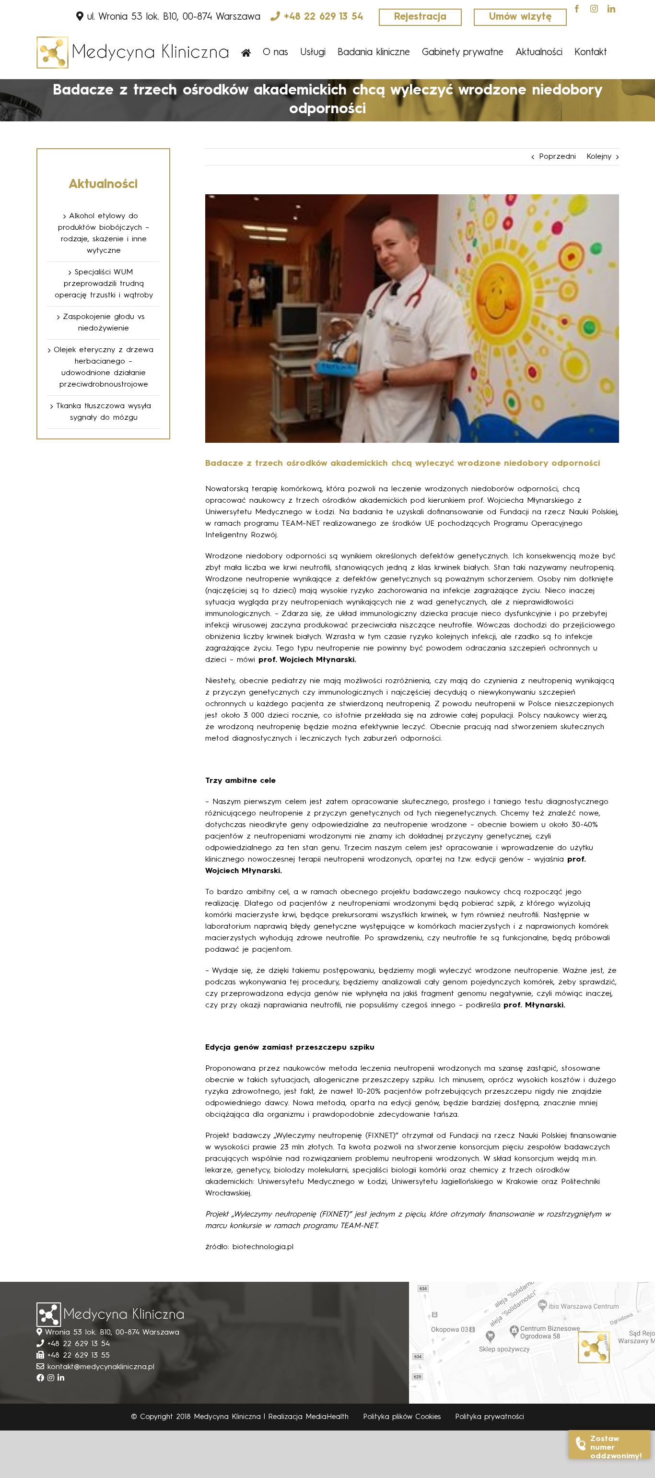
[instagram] (594, 8)
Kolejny (598, 157)
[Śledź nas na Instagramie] (52, 1379)
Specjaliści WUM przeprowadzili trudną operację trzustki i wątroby (104, 284)
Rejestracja (420, 17)
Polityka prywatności (489, 1417)
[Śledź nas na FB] (41, 1379)
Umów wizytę (520, 17)
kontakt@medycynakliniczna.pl (100, 1367)
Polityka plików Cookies (402, 1417)
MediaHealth (327, 1417)
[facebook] (577, 8)
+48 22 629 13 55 (78, 1356)
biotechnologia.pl (263, 1247)
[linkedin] (611, 8)
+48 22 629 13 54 (323, 17)
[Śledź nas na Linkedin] (61, 1379)
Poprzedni (557, 157)
